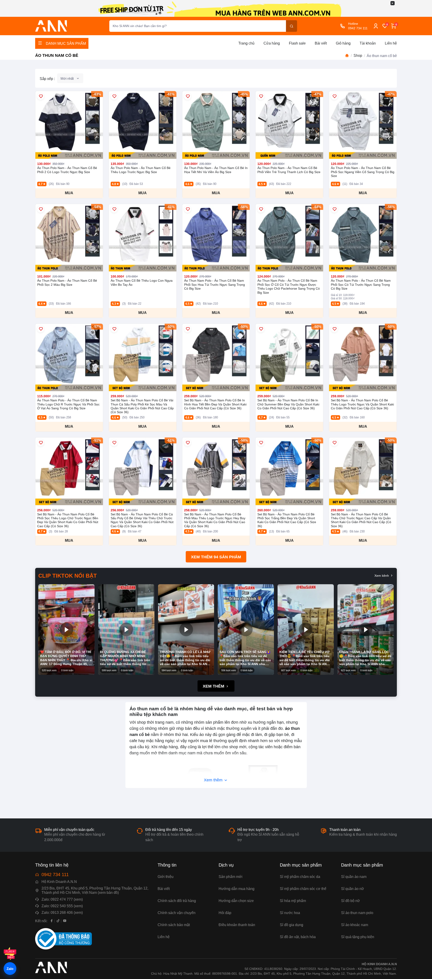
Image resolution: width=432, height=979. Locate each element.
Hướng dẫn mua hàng (236, 889)
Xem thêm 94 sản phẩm (216, 557)
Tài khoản (368, 43)
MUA (69, 193)
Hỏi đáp (225, 913)
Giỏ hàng (343, 43)
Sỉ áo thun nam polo (357, 913)
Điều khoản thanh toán (237, 925)
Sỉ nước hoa (290, 913)
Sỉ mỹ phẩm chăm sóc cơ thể (303, 889)
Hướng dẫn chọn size (236, 901)
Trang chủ (246, 43)
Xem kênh (382, 575)
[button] (66, 629)
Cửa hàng (272, 43)
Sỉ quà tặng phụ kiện (357, 937)
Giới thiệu (165, 877)
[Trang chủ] (347, 56)
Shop (358, 55)
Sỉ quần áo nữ (352, 889)
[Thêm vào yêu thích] (40, 96)
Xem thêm (214, 686)
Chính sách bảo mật (174, 925)
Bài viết (321, 43)
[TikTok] (58, 921)
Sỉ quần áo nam (353, 877)
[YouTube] (65, 921)
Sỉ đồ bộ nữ (350, 901)
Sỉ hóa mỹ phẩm (293, 901)
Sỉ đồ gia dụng (291, 925)
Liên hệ (391, 43)
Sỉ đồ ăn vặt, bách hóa (298, 937)
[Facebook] (52, 921)
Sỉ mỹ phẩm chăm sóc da (300, 877)
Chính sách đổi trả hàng (177, 901)
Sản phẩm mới (230, 877)
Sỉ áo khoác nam (354, 925)
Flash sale (297, 43)
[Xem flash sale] (10, 953)
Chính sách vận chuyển (176, 913)
